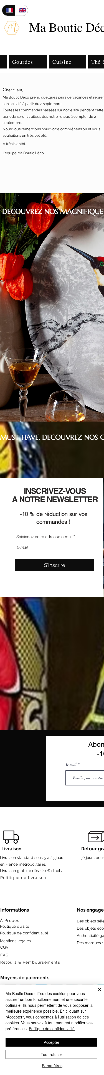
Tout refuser (51, 1054)
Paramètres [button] (52, 1065)
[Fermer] (96, 993)
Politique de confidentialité (52, 1028)
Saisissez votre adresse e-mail (44, 537)
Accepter (51, 1042)
